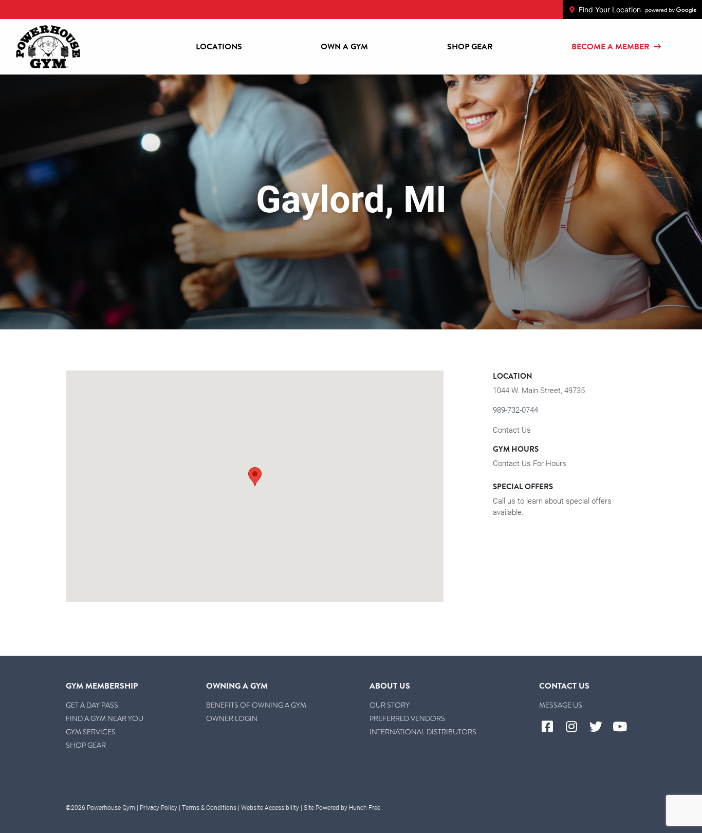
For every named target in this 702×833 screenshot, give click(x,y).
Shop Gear (470, 47)
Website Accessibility (270, 807)
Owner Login (231, 719)
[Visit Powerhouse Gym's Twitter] (600, 727)
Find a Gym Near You (104, 719)
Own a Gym (344, 47)
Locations (219, 47)
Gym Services (91, 732)
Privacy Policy (158, 807)
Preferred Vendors (407, 719)
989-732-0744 (515, 409)
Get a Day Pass (92, 705)
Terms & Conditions (209, 807)
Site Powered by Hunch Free (342, 807)
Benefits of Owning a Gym (256, 705)
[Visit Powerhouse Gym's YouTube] (624, 727)
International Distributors (423, 732)
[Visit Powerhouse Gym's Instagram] (575, 727)
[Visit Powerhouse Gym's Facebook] (551, 727)
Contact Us (512, 429)
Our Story (390, 705)
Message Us (560, 705)
